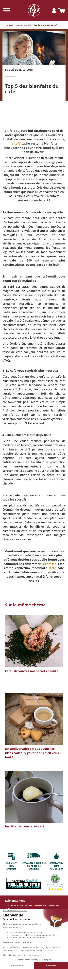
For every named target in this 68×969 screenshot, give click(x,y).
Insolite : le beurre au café (24, 826)
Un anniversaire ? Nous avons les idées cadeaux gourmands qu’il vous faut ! (32, 753)
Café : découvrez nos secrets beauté (31, 671)
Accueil (10, 25)
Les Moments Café (24, 25)
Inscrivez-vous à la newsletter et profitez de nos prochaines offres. (32, 907)
